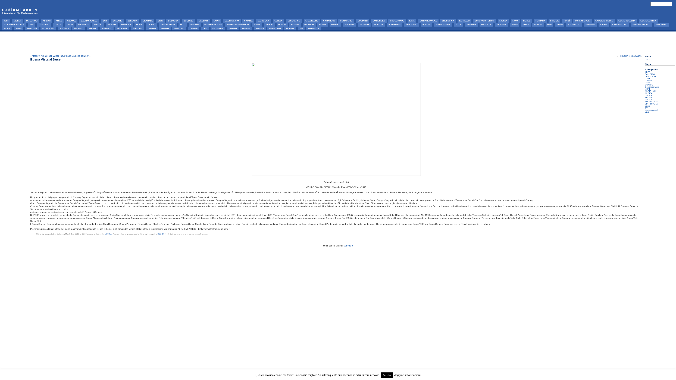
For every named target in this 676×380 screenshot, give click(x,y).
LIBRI (647, 89)
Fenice (526, 21)
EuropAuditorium (484, 21)
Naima (257, 25)
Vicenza (290, 28)
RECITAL (649, 100)
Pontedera (395, 25)
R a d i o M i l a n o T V (19, 10)
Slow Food (48, 28)
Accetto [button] (387, 375)
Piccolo (364, 25)
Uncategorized (651, 110)
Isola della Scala (14, 25)
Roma (526, 25)
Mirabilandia (168, 25)
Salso (603, 25)
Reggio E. (486, 25)
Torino (165, 28)
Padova (295, 25)
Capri (217, 21)
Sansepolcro (619, 25)
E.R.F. (412, 21)
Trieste (193, 28)
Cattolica (263, 21)
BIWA (160, 21)
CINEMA (648, 81)
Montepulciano (213, 25)
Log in (647, 59)
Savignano (661, 25)
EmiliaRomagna (428, 21)
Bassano (117, 21)
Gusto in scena (626, 21)
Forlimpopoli (582, 21)
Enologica (448, 21)
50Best (17, 21)
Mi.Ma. (139, 25)
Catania (248, 21)
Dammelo (348, 246)
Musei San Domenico (238, 25)
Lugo (70, 25)
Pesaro (335, 25)
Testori (151, 28)
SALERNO (590, 25)
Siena (19, 28)
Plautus (378, 25)
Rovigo (538, 25)
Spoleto (78, 28)
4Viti (6, 21)
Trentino (179, 28)
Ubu (205, 28)
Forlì (567, 21)
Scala (7, 28)
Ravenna (471, 25)
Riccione (501, 25)
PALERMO (309, 25)
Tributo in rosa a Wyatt (629, 56)
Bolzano (188, 21)
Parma (322, 25)
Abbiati (47, 21)
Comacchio (346, 21)
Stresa (92, 28)
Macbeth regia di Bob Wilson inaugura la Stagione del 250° (60, 56)
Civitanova (329, 21)
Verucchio (275, 28)
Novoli (282, 25)
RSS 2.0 (161, 234)
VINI (647, 112)
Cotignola (379, 21)
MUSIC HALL (650, 91)
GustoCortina (648, 21)
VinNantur (314, 28)
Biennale (148, 21)
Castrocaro (232, 21)
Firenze (554, 21)
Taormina (122, 28)
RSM (549, 25)
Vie (301, 28)
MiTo (182, 25)
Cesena (278, 21)
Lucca (58, 25)
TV (646, 108)
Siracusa (32, 28)
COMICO (649, 85)
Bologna (173, 21)
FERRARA (540, 21)
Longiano (44, 25)
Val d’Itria (218, 28)
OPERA (648, 95)
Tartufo (137, 28)
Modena (194, 25)
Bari (105, 21)
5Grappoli (31, 21)
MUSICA (108, 234)
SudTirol (107, 28)
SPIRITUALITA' (651, 104)
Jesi (31, 25)
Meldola (126, 25)
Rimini (515, 25)
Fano (515, 21)
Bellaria (132, 21)
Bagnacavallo (89, 21)
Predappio (411, 25)
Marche (112, 25)
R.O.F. (458, 25)
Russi (560, 25)
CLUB (647, 83)
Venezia (246, 28)
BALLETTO (650, 74)
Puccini (426, 25)
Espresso (464, 21)
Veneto (233, 28)
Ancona (71, 21)
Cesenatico (294, 21)
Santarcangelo (641, 25)
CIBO (647, 78)
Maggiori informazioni (407, 374)
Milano (151, 25)
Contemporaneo (652, 87)
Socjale (64, 28)
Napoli (269, 25)
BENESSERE (650, 76)
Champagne (311, 21)
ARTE (647, 72)
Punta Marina (443, 25)
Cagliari (203, 21)
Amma (59, 21)
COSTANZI (363, 21)
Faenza (503, 21)
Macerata (83, 25)
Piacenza (350, 25)
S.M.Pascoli (574, 25)
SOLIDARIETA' (651, 102)
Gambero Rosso (604, 21)
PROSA (648, 97)
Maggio (98, 25)
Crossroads (397, 21)
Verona (260, 28)
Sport (647, 106)
